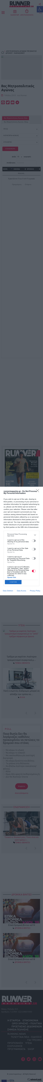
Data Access (21, 591)
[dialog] (21, 541)
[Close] (38, 491)
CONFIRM (13, 582)
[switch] (34, 541)
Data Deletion (8, 591)
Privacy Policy (35, 591)
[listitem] (21, 535)
